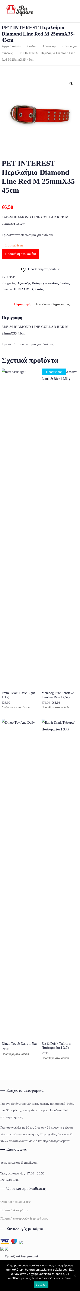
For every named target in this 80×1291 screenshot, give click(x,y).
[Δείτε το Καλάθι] (68, 11)
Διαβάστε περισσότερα (16, 707)
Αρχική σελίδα (11, 46)
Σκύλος (31, 46)
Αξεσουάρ (48, 46)
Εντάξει (41, 1284)
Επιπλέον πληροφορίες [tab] (53, 304)
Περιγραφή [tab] (22, 304)
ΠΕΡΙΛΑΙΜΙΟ (23, 289)
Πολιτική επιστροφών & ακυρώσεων (24, 1218)
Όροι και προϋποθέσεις (15, 1201)
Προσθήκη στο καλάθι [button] (55, 707)
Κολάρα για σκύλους (45, 283)
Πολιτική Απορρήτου (14, 1210)
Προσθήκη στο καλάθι (20, 254)
